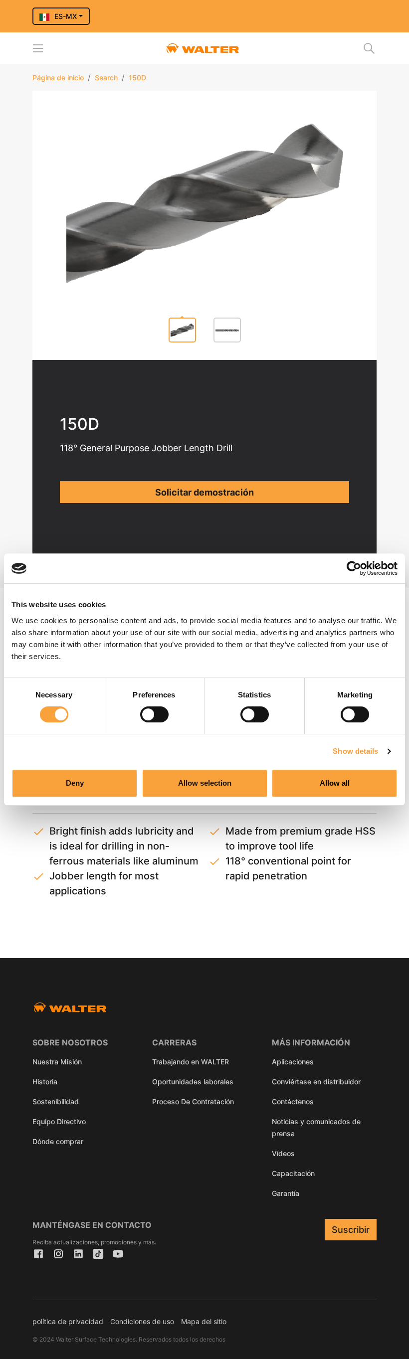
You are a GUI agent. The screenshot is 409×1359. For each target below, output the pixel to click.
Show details (355, 751)
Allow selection (204, 783)
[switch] (154, 714)
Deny (75, 783)
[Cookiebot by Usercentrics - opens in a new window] (354, 568)
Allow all (335, 783)
